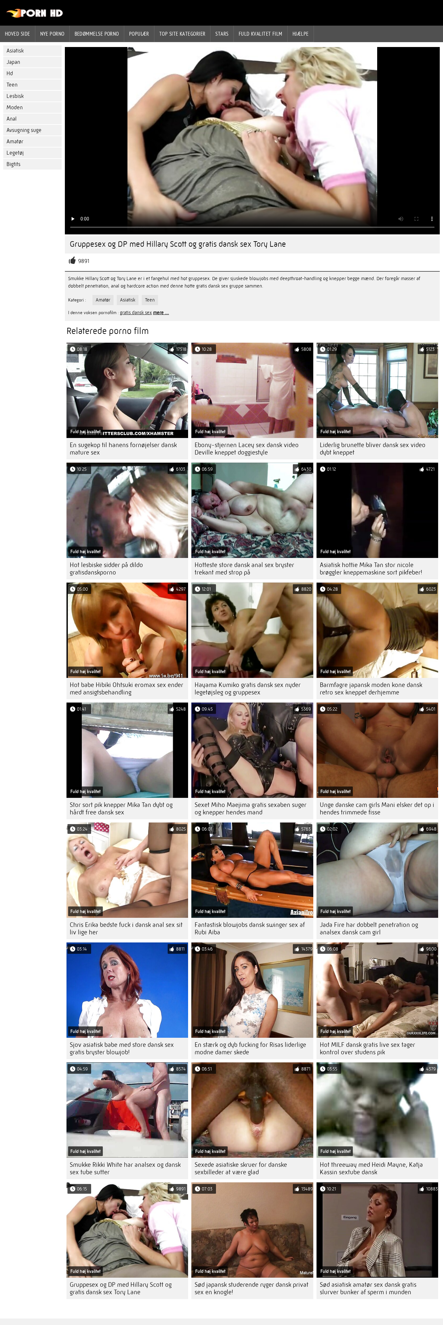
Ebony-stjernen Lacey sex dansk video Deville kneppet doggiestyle (247, 448)
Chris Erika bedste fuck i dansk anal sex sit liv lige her (126, 928)
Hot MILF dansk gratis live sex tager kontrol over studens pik (367, 1048)
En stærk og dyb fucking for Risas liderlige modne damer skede (250, 1048)
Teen (12, 85)
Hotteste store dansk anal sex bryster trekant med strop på (244, 568)
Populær (139, 33)
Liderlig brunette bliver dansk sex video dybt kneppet (372, 448)
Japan (13, 62)
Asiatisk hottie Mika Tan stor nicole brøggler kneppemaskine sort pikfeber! (371, 568)
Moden (14, 107)
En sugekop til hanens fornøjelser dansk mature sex (123, 448)
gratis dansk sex (136, 312)
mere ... (161, 312)
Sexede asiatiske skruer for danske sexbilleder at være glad (241, 1168)
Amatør (14, 141)
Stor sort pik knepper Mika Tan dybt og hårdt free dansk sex (121, 808)
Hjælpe (301, 33)
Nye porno (52, 33)
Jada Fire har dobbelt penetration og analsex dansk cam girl (369, 928)
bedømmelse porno (97, 33)
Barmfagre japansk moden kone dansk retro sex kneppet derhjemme (371, 688)
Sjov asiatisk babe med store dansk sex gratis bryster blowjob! (122, 1048)
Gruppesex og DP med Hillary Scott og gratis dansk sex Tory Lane (121, 1288)
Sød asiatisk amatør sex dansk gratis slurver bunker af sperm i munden (368, 1288)
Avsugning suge (24, 130)
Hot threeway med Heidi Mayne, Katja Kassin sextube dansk (371, 1168)
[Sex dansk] (34, 16)
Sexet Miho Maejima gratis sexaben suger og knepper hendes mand (250, 808)
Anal (11, 119)
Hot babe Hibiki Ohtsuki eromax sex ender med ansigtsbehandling (126, 688)
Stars (221, 33)
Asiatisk (15, 51)
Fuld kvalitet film (260, 33)
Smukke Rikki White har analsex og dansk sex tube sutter (125, 1168)
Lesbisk (15, 96)
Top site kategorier (182, 33)
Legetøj (15, 153)
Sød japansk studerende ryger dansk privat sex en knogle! (251, 1288)
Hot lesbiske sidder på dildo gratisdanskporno (106, 568)
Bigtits (13, 164)
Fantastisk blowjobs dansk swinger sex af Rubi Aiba (250, 928)
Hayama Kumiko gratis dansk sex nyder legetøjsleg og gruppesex (248, 688)
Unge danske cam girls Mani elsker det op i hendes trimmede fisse (377, 808)
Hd (9, 73)
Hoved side (17, 33)
